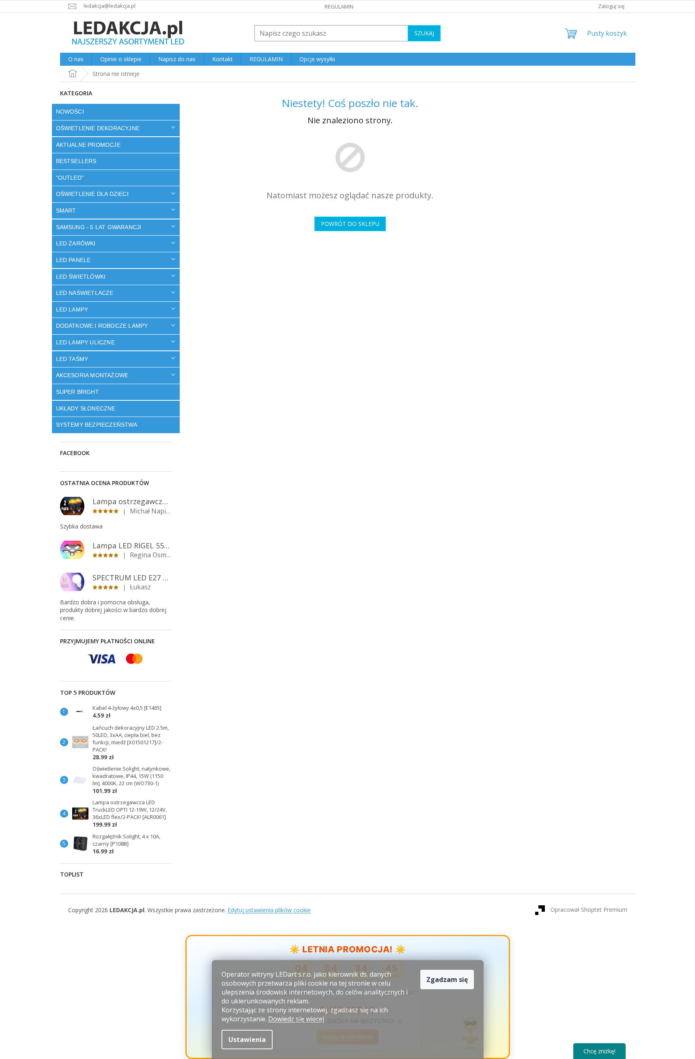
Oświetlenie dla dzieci (92, 194)
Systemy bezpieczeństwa (96, 424)
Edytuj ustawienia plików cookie (269, 910)
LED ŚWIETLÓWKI (81, 276)
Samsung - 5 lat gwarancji (99, 227)
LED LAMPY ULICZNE (85, 342)
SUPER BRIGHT (77, 392)
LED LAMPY (72, 309)
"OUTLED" (70, 177)
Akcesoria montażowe (92, 375)
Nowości (70, 111)
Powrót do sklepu (350, 224)
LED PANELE (73, 260)
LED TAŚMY (72, 359)
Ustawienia (247, 1039)
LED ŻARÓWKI (76, 243)
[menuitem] (76, 59)
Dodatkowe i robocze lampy (102, 325)
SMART (66, 210)
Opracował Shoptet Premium (589, 909)
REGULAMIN (339, 6)
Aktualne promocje (88, 145)
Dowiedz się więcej (296, 1018)
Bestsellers (76, 161)
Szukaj (424, 33)
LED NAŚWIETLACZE (85, 293)
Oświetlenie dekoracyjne (98, 128)
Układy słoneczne (86, 408)
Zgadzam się (447, 979)
